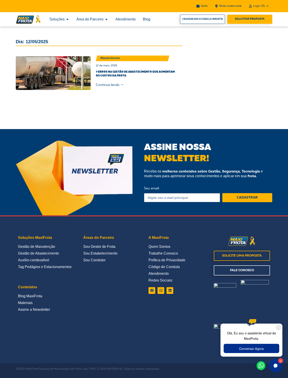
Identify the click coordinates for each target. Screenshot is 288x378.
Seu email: (151, 188)
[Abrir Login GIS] (267, 6)
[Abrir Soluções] (67, 19)
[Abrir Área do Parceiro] (106, 19)
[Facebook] (151, 290)
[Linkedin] (169, 290)
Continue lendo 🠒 (109, 85)
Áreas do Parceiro (98, 237)
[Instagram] (161, 290)
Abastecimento (110, 58)
